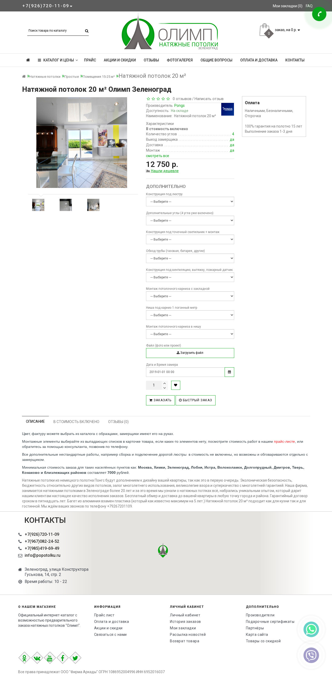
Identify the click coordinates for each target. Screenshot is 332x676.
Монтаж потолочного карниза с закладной (178, 289)
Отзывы (151, 60)
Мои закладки (183, 628)
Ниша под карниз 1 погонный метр (171, 307)
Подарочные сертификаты (270, 621)
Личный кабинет (185, 615)
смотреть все (157, 156)
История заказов (185, 621)
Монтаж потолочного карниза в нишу (173, 326)
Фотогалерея (180, 60)
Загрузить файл (191, 353)
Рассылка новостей (188, 634)
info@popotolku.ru (42, 555)
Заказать (162, 400)
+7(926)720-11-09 (42, 534)
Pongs (179, 105)
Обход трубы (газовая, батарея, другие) (175, 251)
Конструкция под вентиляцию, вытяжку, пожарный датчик (189, 270)
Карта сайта (257, 634)
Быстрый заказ (197, 400)
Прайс (90, 60)
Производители (260, 615)
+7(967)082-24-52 (42, 541)
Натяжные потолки (45, 77)
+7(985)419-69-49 (42, 548)
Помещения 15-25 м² (99, 77)
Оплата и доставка (259, 60)
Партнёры (255, 628)
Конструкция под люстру (164, 194)
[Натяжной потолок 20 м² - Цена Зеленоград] (38, 205)
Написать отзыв (209, 98)
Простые (71, 77)
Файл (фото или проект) (163, 345)
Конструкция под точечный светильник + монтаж (182, 232)
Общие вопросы (216, 60)
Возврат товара (184, 641)
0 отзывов (181, 98)
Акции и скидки (120, 60)
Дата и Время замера (162, 365)
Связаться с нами (110, 634)
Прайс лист (104, 615)
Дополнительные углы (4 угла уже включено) (179, 213)
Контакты (295, 60)
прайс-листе (284, 441)
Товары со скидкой (263, 641)
